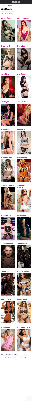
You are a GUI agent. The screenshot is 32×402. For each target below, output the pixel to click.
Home (2, 5)
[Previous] (2, 357)
